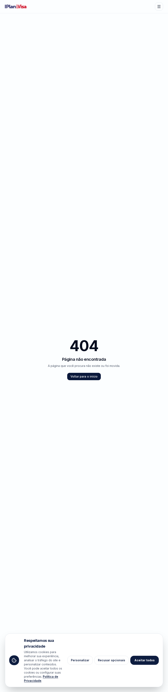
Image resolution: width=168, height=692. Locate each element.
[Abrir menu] (159, 6)
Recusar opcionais (111, 660)
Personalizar (80, 660)
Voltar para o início (84, 376)
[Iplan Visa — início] (16, 7)
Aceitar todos (144, 660)
